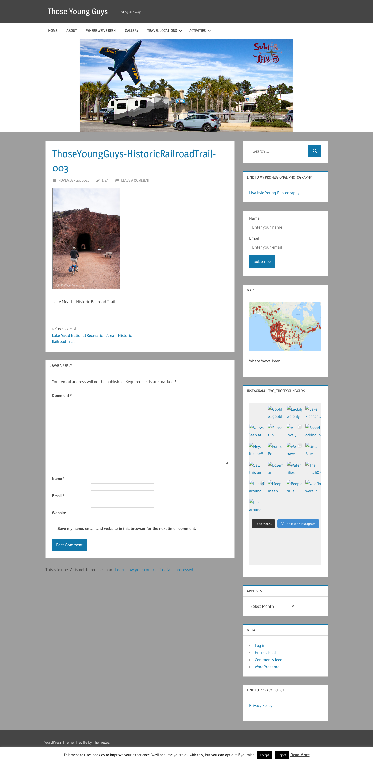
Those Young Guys (78, 11)
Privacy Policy (260, 705)
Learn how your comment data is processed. (154, 569)
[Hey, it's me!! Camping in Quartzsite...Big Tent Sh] (257, 451)
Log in (260, 645)
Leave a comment (135, 180)
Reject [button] (282, 755)
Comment (62, 395)
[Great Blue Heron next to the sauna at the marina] (313, 451)
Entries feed (265, 652)
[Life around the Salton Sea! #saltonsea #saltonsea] (257, 507)
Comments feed (268, 659)
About (71, 30)
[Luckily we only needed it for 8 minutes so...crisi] (295, 414)
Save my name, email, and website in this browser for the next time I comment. (126, 528)
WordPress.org (267, 666)
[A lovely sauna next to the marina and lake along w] (295, 432)
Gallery (131, 30)
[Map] (285, 326)
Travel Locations (162, 30)
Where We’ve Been (101, 30)
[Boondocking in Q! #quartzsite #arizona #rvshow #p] (313, 432)
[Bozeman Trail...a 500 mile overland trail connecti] (276, 470)
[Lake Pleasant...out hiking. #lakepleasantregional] (313, 414)
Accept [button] (264, 755)
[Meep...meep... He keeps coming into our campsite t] (276, 488)
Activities (197, 30)
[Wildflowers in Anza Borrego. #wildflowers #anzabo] (313, 488)
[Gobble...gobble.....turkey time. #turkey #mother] (276, 414)
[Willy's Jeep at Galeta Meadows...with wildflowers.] (257, 432)
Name (58, 478)
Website (59, 513)
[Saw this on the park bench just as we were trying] (257, 470)
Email (58, 496)
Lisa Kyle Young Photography (274, 192)
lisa (105, 180)
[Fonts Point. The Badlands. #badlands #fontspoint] (276, 451)
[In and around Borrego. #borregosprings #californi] (257, 488)
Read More (300, 755)
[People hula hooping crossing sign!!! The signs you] (295, 488)
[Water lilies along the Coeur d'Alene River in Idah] (295, 470)
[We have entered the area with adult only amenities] (295, 451)
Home (52, 30)
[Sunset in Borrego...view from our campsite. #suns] (276, 432)
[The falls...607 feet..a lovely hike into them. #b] (313, 470)
